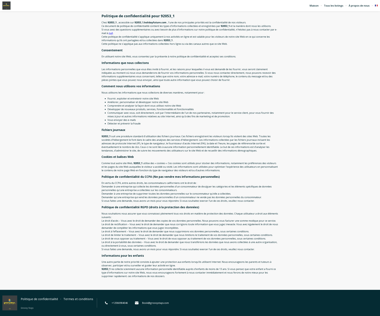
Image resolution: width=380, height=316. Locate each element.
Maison (314, 5)
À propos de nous (359, 5)
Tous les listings (333, 5)
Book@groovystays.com (155, 303)
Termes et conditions (78, 299)
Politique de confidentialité (39, 299)
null (111, 33)
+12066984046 (120, 303)
